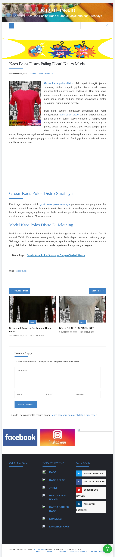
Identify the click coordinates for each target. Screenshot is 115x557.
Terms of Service (78, 551)
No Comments (46, 74)
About (39, 551)
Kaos (33, 74)
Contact (50, 551)
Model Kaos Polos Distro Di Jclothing (41, 225)
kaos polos (21, 271)
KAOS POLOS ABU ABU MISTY (76, 328)
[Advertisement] (57, 169)
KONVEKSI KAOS (59, 526)
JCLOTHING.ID (57, 10)
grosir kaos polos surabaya (55, 204)
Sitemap (62, 551)
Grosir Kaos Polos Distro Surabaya (41, 193)
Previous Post (21, 291)
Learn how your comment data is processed (74, 415)
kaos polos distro (69, 114)
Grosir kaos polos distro (58, 83)
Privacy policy (98, 551)
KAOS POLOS (57, 480)
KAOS (52, 472)
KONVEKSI (55, 519)
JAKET (53, 488)
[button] (107, 548)
